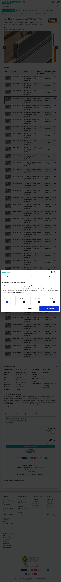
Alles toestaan (50, 308)
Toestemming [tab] (10, 277)
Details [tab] (30, 277)
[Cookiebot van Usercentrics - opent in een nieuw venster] (52, 272)
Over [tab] (50, 277)
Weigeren (30, 308)
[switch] (23, 302)
